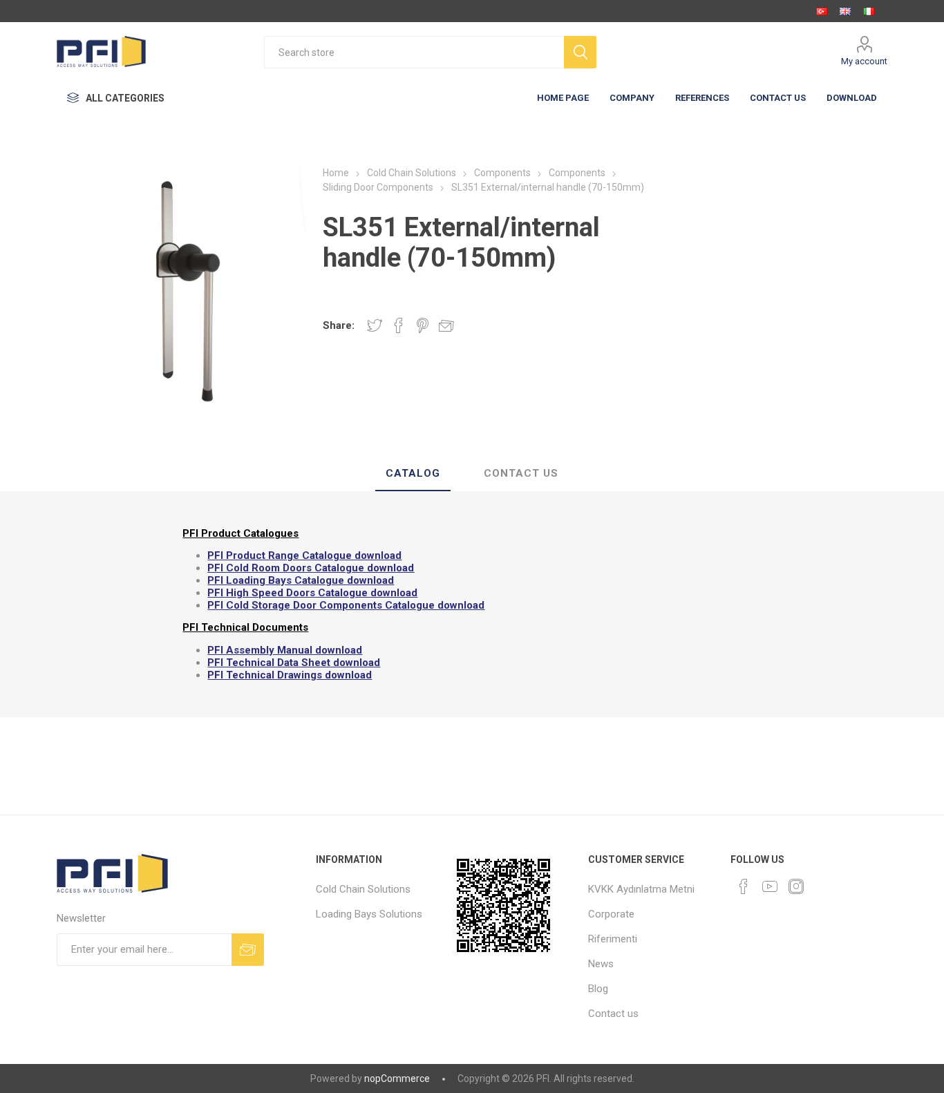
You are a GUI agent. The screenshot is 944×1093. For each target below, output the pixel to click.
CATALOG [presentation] (413, 473)
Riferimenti (612, 939)
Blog (598, 988)
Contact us (613, 1013)
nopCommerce (397, 1078)
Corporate (611, 914)
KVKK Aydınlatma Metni (641, 889)
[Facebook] (744, 886)
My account (864, 61)
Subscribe (248, 949)
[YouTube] (770, 886)
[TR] (822, 11)
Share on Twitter (374, 325)
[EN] (845, 11)
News (601, 964)
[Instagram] (796, 886)
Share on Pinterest (422, 325)
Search (580, 52)
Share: (339, 325)
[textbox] (414, 52)
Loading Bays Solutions (369, 914)
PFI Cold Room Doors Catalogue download (310, 568)
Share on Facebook (398, 325)
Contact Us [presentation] (521, 473)
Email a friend (446, 325)
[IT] (869, 11)
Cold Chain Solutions (363, 889)
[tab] (413, 474)
